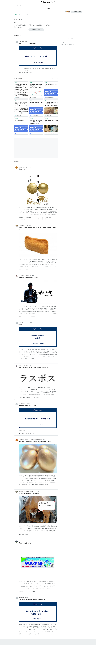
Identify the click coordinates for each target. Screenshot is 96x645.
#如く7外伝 (32, 316)
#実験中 (36, 484)
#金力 (29, 358)
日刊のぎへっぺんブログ (23, 225)
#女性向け (27, 433)
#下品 (41, 397)
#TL (19, 433)
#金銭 (22, 358)
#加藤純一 (21, 634)
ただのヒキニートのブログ (24, 322)
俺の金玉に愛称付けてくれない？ (36, 103)
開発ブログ (76, 40)
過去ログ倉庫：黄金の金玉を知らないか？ (51, 121)
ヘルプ (71, 40)
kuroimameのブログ (22, 403)
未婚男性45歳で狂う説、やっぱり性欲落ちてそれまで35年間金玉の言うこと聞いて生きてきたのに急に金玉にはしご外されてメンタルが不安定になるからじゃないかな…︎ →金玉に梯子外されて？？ (21, 86)
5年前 (37, 491)
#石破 (23, 72)
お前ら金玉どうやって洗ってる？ (51, 85)
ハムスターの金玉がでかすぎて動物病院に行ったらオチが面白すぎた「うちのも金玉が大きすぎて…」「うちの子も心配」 (51, 104)
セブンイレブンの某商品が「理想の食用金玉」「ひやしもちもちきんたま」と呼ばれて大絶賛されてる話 (21, 104)
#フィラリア (34, 217)
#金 (19, 358)
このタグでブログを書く (76, 11)
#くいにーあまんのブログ (24, 397)
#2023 (46, 484)
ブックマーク (18, 82)
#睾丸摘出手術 (43, 219)
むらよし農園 (21, 540)
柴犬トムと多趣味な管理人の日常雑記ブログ (27, 491)
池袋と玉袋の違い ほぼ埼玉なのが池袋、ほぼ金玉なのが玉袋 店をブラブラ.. (36, 122)
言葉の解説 (17, 15)
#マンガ (32, 433)
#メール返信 (25, 269)
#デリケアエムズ (27, 591)
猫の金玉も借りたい (19, 120)
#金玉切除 (34, 634)
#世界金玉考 (21, 217)
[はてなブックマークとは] (22, 78)
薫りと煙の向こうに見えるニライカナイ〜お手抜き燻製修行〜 (30, 439)
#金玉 (26, 72)
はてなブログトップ (64, 42)
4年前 (30, 365)
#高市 (20, 72)
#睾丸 (26, 217)
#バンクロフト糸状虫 (43, 217)
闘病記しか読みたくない (23, 167)
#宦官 (50, 217)
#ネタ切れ (33, 397)
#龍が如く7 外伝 (22, 316)
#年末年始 (41, 484)
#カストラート (22, 219)
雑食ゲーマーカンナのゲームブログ (25, 275)
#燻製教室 (24, 484)
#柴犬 (20, 534)
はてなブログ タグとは (65, 40)
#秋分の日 (21, 591)
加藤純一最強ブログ (22, 597)
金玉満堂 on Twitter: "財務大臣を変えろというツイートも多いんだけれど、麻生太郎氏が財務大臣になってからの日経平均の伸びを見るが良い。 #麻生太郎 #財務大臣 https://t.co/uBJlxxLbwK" (36, 86)
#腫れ (26, 534)
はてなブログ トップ (19, 5)
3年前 (30, 167)
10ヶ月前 (29, 41)
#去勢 (37, 219)
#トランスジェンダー (30, 219)
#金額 (25, 358)
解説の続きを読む (36, 29)
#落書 (30, 72)
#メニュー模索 (30, 484)
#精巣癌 (29, 634)
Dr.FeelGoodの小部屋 (23, 41)
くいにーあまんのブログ (23, 365)
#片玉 (38, 634)
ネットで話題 (25, 15)
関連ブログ (32, 15)
